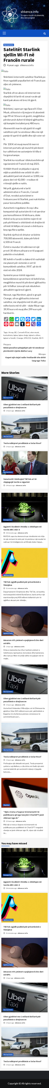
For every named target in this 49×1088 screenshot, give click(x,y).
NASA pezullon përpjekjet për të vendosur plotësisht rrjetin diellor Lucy (23, 347)
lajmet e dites (34, 335)
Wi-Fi (41, 338)
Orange (19, 338)
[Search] (44, 33)
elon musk (34, 332)
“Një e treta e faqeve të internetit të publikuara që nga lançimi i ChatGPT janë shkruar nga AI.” (23, 814)
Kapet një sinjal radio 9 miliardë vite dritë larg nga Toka (25, 357)
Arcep (11, 332)
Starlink (35, 338)
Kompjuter (8, 520)
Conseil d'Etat (24, 332)
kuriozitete (8, 335)
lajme (15, 335)
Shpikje (6, 805)
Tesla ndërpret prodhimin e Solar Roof (22, 443)
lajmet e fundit (9, 338)
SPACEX (27, 338)
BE (15, 332)
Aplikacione (8, 575)
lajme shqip (23, 335)
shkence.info (27, 65)
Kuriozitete (8, 45)
